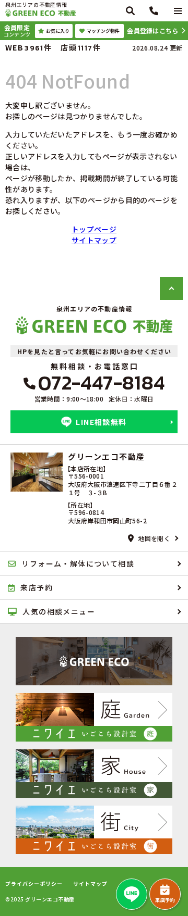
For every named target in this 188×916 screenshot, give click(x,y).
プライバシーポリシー (34, 883)
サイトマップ (94, 240)
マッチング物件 (103, 31)
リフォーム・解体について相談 (77, 563)
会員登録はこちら (152, 30)
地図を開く (154, 538)
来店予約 (164, 900)
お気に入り (57, 31)
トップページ (94, 229)
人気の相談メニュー (58, 611)
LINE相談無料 (101, 422)
